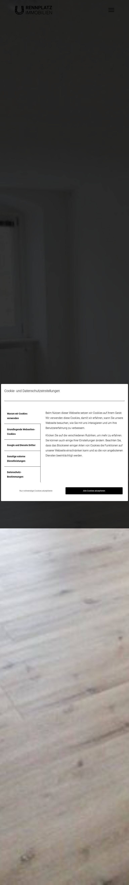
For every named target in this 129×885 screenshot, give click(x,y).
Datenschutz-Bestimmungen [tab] (15, 474)
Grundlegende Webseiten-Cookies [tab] (21, 431)
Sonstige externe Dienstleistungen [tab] (16, 458)
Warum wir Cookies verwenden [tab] (17, 415)
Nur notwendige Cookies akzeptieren (36, 491)
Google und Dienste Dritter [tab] (21, 445)
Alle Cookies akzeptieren (94, 491)
